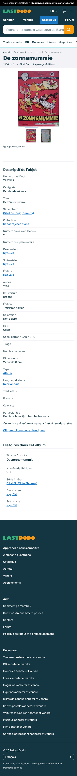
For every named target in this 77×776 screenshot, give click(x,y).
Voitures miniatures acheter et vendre (27, 713)
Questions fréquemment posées (23, 613)
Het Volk (8, 275)
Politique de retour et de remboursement (28, 634)
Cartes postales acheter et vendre (24, 706)
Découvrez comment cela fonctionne (52, 3)
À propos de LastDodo (17, 555)
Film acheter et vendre (17, 726)
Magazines (65, 42)
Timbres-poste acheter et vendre (24, 657)
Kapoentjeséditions (43, 64)
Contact (8, 620)
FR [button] (52, 11)
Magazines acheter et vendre (21, 685)
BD (27, 42)
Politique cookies (12, 767)
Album (7, 373)
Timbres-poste (12, 42)
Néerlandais (11, 384)
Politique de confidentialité (47, 763)
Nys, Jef (8, 253)
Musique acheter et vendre (20, 720)
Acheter (8, 20)
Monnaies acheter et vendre (20, 671)
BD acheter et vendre (16, 664)
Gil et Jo (24, 64)
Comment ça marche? (17, 606)
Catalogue (49, 20)
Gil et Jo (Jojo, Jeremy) (18, 213)
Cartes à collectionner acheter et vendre (28, 734)
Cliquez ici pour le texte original (24, 430)
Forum (69, 20)
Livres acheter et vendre (18, 678)
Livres (51, 42)
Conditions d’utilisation (16, 763)
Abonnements (12, 582)
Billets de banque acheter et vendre (25, 699)
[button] (64, 11)
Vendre (28, 20)
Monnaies (38, 42)
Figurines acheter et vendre (20, 692)
